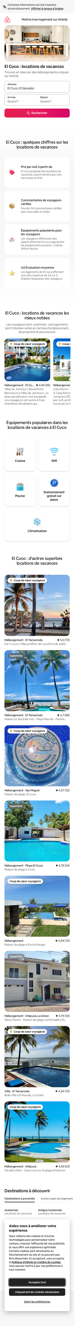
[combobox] (37, 88)
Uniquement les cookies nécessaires (37, 1292)
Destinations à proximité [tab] (19, 1198)
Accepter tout (37, 1282)
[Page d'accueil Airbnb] (7, 19)
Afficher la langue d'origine (47, 8)
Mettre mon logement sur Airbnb (44, 19)
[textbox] (20, 101)
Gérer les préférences (37, 1301)
